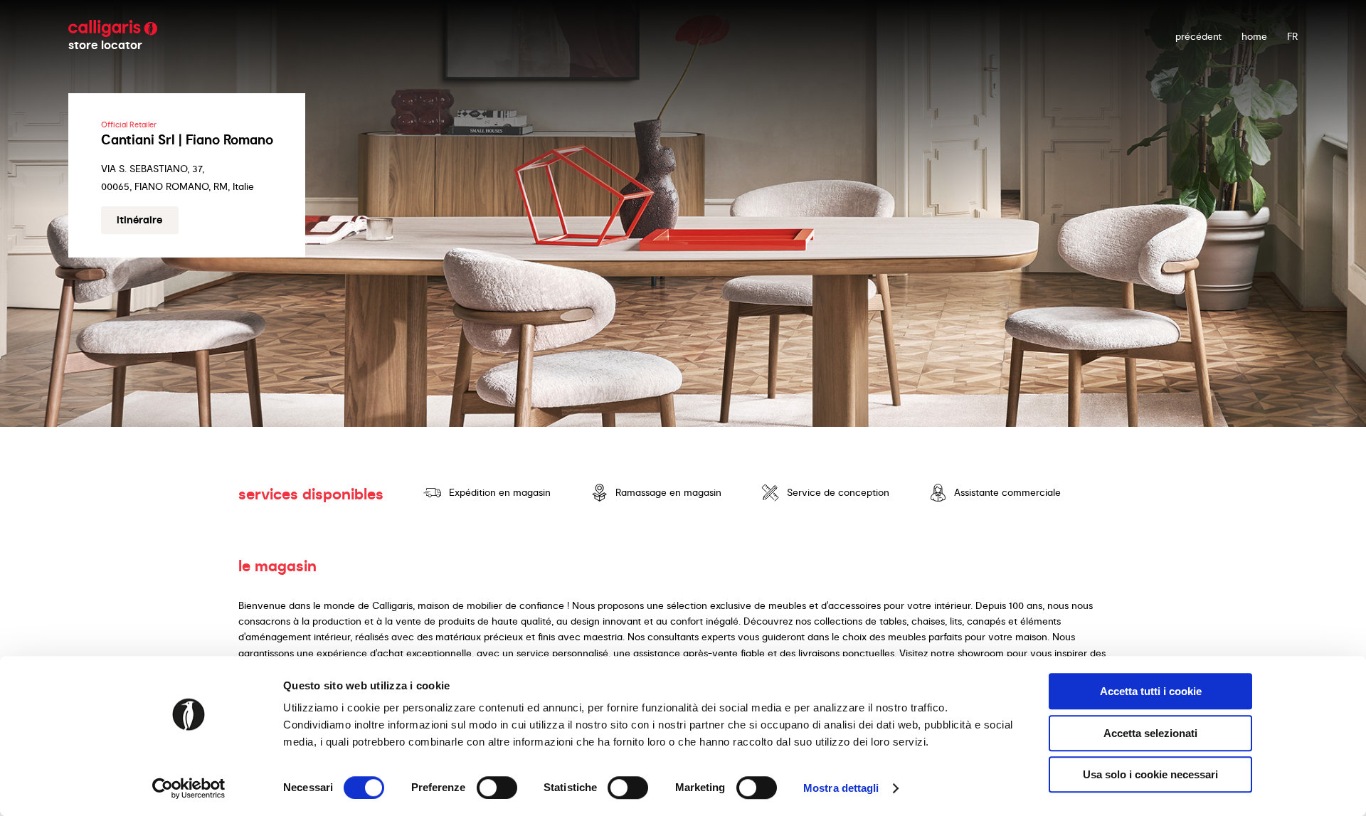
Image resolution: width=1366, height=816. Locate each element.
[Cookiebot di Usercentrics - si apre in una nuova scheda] (189, 788)
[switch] (497, 787)
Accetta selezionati (1150, 733)
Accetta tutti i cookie (1151, 691)
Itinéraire (139, 219)
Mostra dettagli (841, 788)
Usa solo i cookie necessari (1150, 774)
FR (1292, 36)
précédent (1198, 36)
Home (1254, 36)
